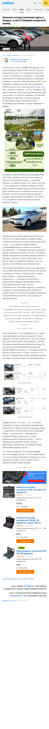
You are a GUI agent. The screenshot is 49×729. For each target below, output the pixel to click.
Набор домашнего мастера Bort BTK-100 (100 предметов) (31, 552)
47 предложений (25, 572)
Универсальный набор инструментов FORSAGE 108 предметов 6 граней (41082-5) (28, 520)
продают (38, 87)
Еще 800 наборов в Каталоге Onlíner (18, 579)
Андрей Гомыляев (12, 55)
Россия (22, 600)
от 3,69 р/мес (22, 568)
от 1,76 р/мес (22, 506)
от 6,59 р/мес (22, 537)
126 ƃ (18, 564)
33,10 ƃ (19, 503)
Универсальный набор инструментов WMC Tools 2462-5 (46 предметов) (31, 490)
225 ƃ (18, 534)
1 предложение (25, 541)
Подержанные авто (9, 600)
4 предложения (25, 510)
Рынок (27, 600)
